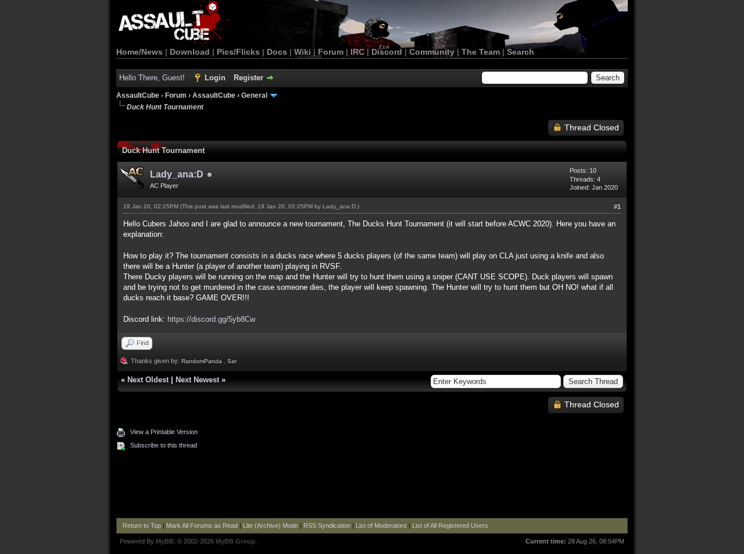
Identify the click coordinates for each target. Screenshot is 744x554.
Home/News (139, 51)
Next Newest (197, 379)
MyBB (165, 541)
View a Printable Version (164, 431)
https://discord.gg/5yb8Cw (211, 319)
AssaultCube (213, 95)
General (254, 95)
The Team (481, 51)
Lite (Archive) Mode (270, 525)
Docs (277, 51)
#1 (617, 206)
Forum (331, 51)
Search (520, 51)
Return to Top (142, 525)
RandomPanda (201, 361)
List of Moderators (381, 525)
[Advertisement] (372, 486)
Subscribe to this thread (163, 445)
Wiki (302, 51)
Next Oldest (148, 379)
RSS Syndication (326, 525)
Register (248, 77)
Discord (386, 51)
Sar (232, 361)
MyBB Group (235, 541)
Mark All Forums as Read (202, 525)
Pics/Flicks (238, 51)
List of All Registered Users (450, 525)
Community (432, 51)
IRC (357, 51)
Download (190, 51)
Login (215, 77)
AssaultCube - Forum (151, 95)
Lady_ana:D (176, 174)
